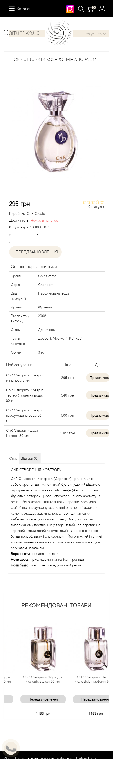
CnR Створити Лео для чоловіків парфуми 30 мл (87, 679)
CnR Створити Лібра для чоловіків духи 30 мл (34, 679)
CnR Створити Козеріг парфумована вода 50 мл (24, 415)
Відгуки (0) (30, 458)
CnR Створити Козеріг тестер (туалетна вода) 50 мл (24, 395)
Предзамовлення (99, 378)
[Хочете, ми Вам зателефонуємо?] (11, 748)
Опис (13, 458)
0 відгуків (96, 207)
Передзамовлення (35, 252)
